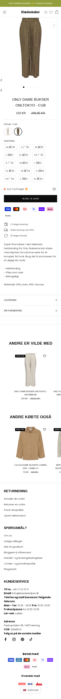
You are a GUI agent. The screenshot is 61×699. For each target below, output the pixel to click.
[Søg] (46, 12)
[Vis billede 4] (34, 87)
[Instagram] (14, 639)
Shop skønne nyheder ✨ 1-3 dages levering (31, 3)
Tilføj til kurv (30, 198)
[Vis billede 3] (30, 87)
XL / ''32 (10, 170)
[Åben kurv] (56, 12)
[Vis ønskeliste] (50, 12)
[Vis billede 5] (37, 87)
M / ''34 (10, 178)
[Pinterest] (22, 639)
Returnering (13, 310)
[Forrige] (1, 80)
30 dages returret (18, 235)
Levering (10, 300)
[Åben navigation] (4, 12)
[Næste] (1, 90)
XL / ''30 (23, 155)
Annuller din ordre (14, 498)
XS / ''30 (10, 147)
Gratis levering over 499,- (22, 230)
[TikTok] (31, 639)
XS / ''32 (38, 155)
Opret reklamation (15, 515)
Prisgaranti (10, 569)
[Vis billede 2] (27, 87)
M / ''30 (39, 147)
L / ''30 (9, 155)
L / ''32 (37, 163)
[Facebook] (5, 639)
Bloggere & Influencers (17, 552)
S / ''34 (40, 170)
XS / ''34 (25, 170)
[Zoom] (54, 25)
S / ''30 (25, 147)
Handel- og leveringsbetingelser (23, 558)
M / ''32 (24, 163)
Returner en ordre (14, 504)
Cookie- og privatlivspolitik (19, 563)
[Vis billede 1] (23, 87)
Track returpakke (14, 510)
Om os (8, 535)
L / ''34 (23, 178)
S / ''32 (10, 163)
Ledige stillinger (13, 541)
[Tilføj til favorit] (54, 189)
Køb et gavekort (13, 546)
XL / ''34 (38, 178)
